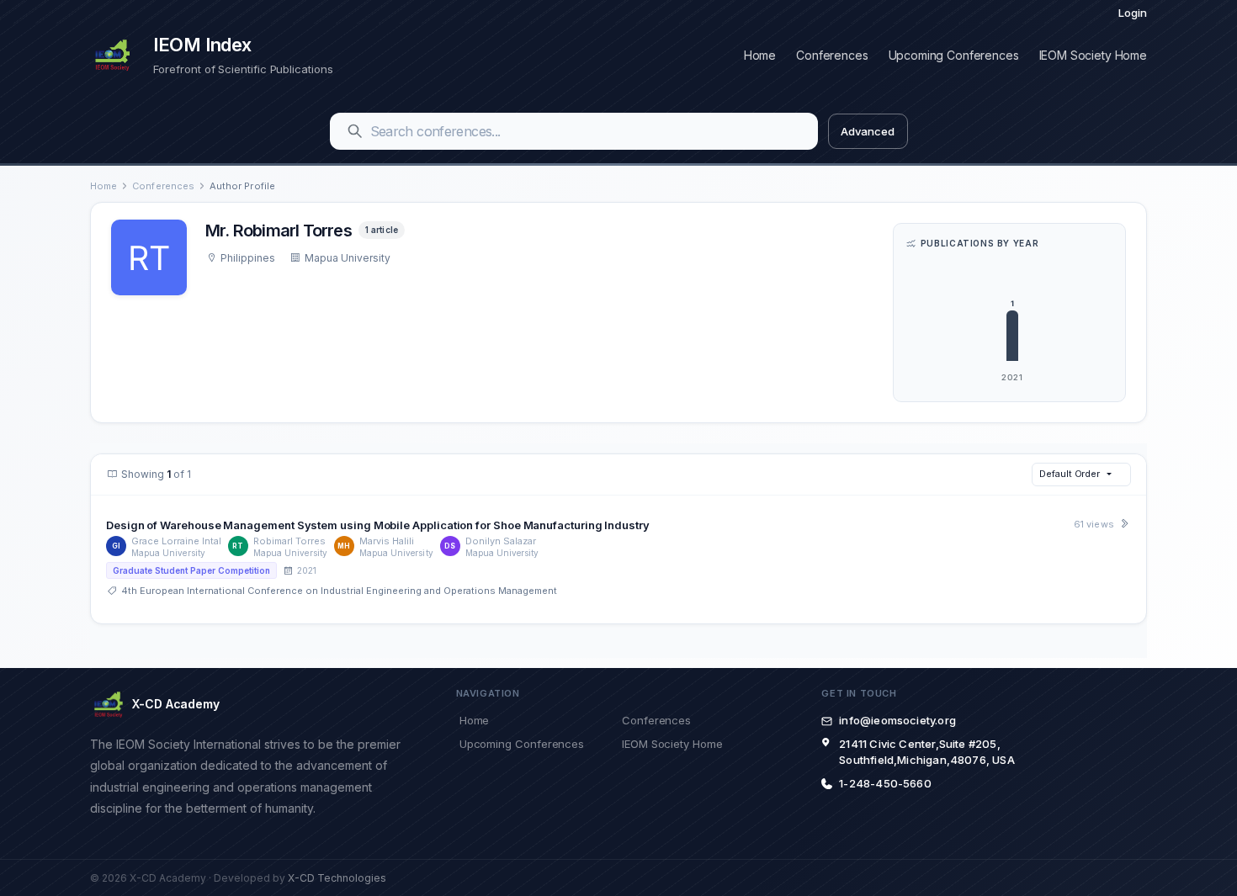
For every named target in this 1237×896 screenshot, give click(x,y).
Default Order (1069, 474)
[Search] (355, 131)
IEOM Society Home (1093, 55)
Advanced (867, 131)
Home (760, 55)
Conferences (832, 55)
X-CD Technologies (337, 878)
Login (1132, 12)
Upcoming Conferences (954, 55)
